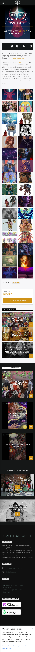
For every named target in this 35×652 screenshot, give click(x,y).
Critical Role (17, 536)
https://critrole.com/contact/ (14, 568)
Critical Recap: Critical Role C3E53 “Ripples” (17, 507)
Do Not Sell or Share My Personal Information (14, 647)
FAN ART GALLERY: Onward (17, 319)
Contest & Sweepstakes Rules (12, 590)
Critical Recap (18, 343)
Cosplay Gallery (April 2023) (17, 482)
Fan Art (17, 12)
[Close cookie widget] (33, 628)
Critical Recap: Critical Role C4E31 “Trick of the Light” (17, 349)
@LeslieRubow (22, 62)
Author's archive (17, 300)
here (7, 83)
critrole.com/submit (16, 58)
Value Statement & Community (12, 585)
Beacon (20, 329)
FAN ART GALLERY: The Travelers (18, 445)
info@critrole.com (11, 572)
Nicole (22, 31)
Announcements (9, 329)
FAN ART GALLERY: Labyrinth (18, 414)
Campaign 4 (7, 343)
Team (3, 583)
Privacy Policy (6, 592)
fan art (16, 283)
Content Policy (7, 587)
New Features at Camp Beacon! (17, 334)
